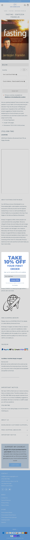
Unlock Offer (15, 280)
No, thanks (15, 285)
